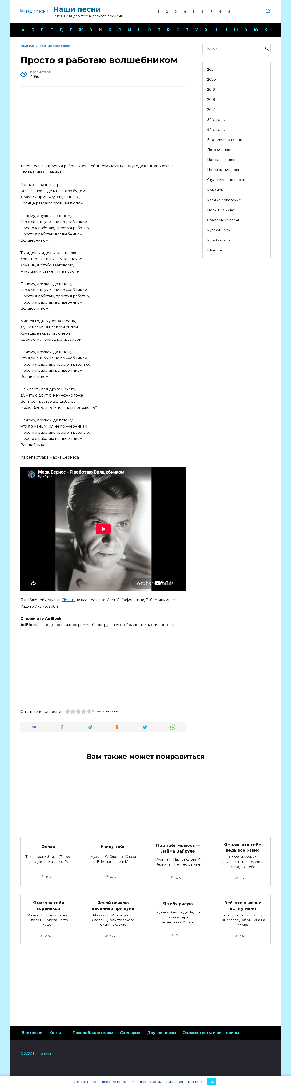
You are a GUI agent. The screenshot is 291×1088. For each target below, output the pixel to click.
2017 (211, 109)
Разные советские (224, 200)
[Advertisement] (103, 125)
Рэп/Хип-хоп (218, 240)
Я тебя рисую (178, 903)
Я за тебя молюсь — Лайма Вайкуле (178, 848)
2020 (211, 79)
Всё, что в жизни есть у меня (242, 905)
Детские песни (221, 149)
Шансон (214, 250)
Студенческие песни (226, 180)
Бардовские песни (224, 139)
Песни (68, 600)
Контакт (57, 1033)
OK (211, 1081)
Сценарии (130, 1033)
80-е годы (216, 119)
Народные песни (223, 159)
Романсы (215, 190)
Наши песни (77, 9)
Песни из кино (220, 210)
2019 (211, 89)
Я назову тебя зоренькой (48, 905)
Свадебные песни (224, 220)
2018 (211, 99)
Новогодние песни (225, 170)
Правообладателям (93, 1033)
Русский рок (218, 230)
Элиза (48, 846)
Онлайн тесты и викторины (211, 1033)
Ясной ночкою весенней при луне (113, 905)
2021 (211, 69)
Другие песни (161, 1033)
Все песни (32, 1033)
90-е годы (216, 129)
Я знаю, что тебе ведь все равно (242, 847)
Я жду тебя (113, 846)
